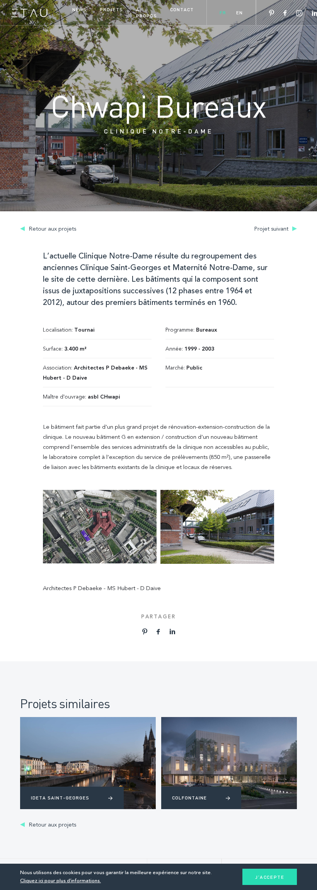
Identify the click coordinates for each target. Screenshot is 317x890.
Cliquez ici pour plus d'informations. (60, 880)
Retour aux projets (51, 229)
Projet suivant (272, 229)
